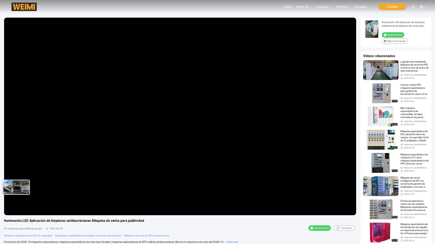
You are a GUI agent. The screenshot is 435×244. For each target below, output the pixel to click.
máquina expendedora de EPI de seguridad (28, 235)
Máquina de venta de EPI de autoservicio (147, 235)
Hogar (287, 6)
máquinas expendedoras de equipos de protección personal (88, 235)
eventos (342, 6)
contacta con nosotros (362, 6)
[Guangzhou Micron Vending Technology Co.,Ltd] (24, 7)
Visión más (232, 242)
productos (323, 6)
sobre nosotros (304, 6)
